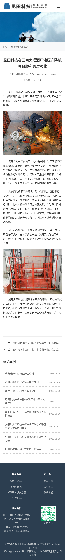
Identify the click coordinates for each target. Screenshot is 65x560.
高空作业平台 (16, 498)
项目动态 (24, 46)
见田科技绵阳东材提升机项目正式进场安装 (36, 343)
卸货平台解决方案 (17, 492)
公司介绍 (48, 481)
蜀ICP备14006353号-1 (15, 551)
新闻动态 (14, 46)
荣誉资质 (48, 486)
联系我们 (48, 492)
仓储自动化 (16, 486)
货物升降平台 (16, 481)
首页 (5, 46)
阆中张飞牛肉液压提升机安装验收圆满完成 (36, 349)
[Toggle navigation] (58, 6)
